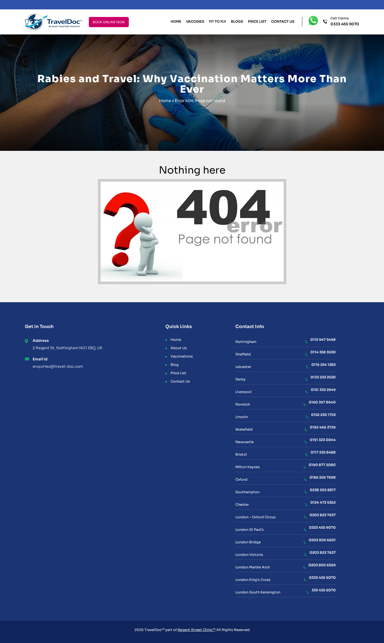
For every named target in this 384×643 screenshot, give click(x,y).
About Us (179, 348)
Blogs (237, 21)
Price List (257, 21)
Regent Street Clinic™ (197, 630)
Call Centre (344, 21)
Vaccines (195, 21)
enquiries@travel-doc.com (58, 366)
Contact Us (282, 21)
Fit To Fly (217, 21)
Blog (175, 364)
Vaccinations (182, 356)
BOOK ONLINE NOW (109, 22)
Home (176, 21)
